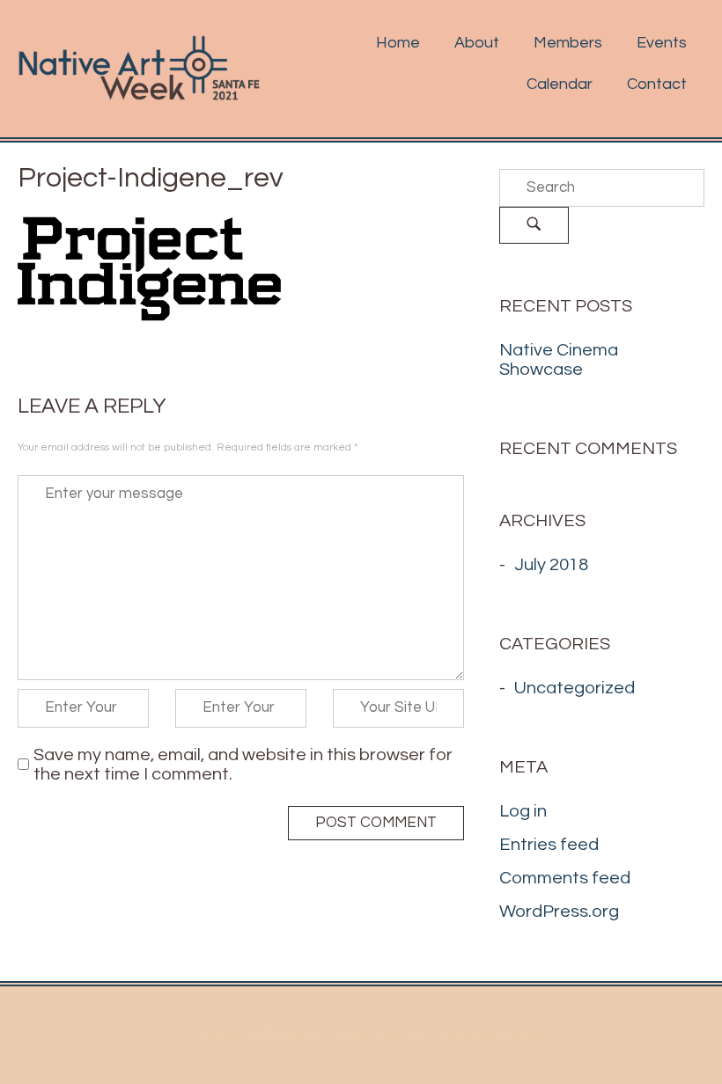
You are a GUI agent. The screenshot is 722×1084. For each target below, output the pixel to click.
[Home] (140, 67)
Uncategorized (574, 688)
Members (568, 42)
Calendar (560, 84)
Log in (523, 811)
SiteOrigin (508, 1035)
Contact (657, 84)
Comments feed (564, 878)
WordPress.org (559, 911)
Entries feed (549, 844)
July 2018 (551, 565)
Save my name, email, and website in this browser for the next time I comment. (243, 764)
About (476, 42)
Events (662, 42)
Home (398, 42)
